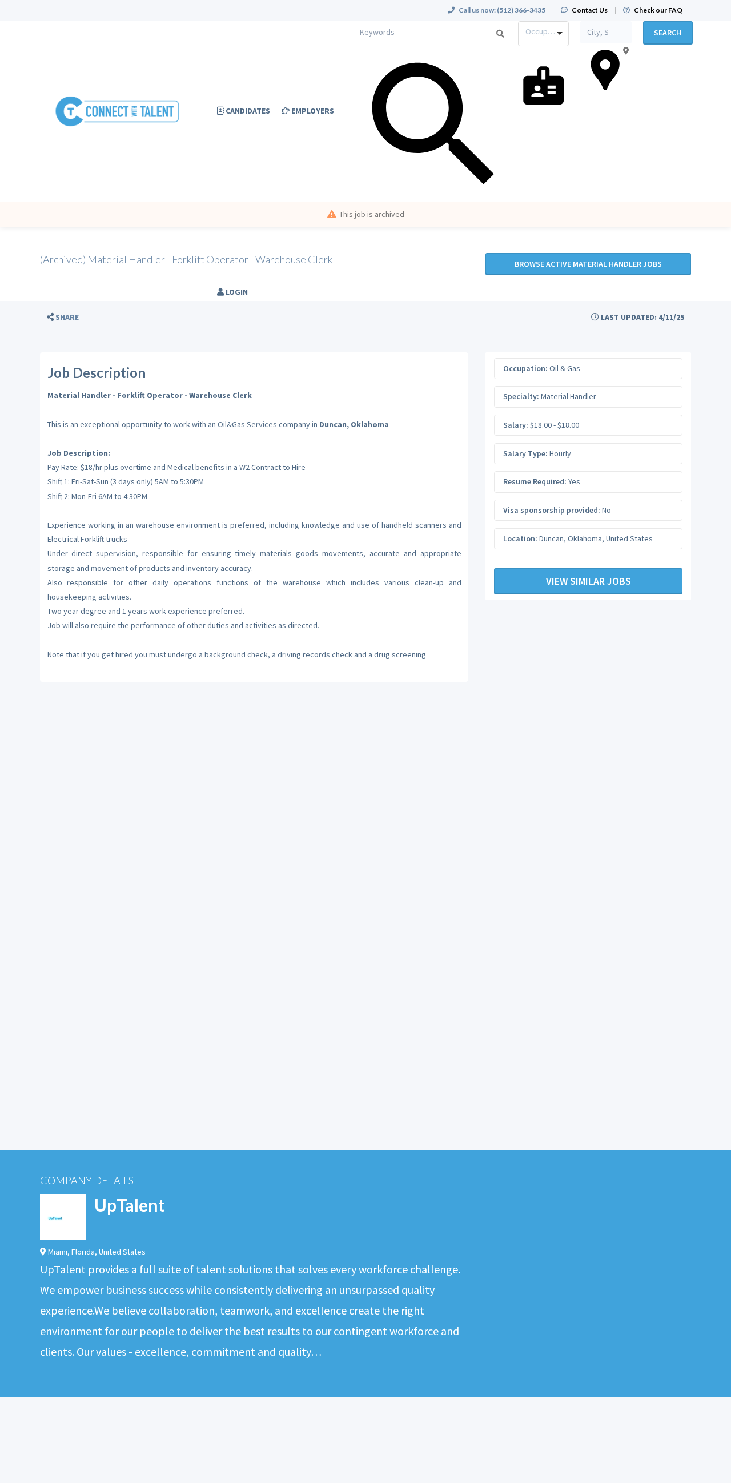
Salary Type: (525, 453)
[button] (63, 317)
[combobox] (543, 33)
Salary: (515, 425)
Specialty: (521, 396)
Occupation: (525, 368)
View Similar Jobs (588, 581)
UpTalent (129, 1205)
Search (667, 32)
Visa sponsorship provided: (551, 510)
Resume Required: (535, 481)
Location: (520, 538)
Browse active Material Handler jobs (588, 264)
